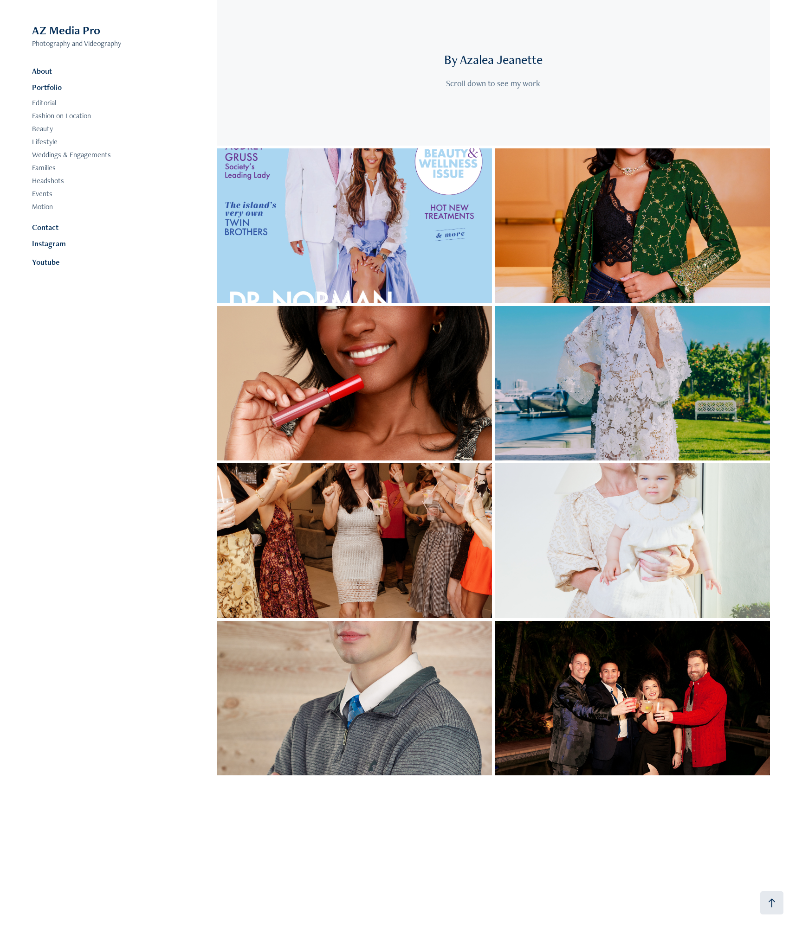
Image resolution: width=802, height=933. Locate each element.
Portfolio (47, 87)
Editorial (44, 103)
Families (44, 168)
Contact (45, 227)
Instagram (49, 243)
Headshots (48, 180)
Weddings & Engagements (71, 155)
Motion (42, 206)
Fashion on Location (61, 116)
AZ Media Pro (66, 30)
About (42, 71)
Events (42, 193)
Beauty (42, 129)
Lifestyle (45, 142)
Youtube (45, 262)
